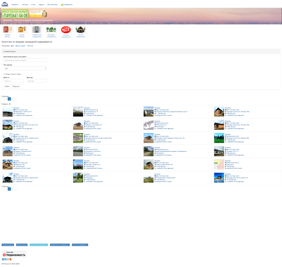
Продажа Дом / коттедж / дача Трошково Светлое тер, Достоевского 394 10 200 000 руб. (98, 137)
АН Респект (7, 20)
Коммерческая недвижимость (60, 245)
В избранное (68, 4)
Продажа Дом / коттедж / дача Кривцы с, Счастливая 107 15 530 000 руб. (93, 124)
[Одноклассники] (8, 259)
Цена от (6, 77)
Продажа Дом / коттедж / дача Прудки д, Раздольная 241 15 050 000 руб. (22, 150)
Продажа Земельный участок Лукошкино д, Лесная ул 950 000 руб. (92, 150)
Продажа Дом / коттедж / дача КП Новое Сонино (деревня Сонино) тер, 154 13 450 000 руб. (169, 137)
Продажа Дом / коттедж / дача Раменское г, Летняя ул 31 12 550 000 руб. (22, 110)
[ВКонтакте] (3, 259)
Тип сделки (7, 65)
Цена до (30, 77)
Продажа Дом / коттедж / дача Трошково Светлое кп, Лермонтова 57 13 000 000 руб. (26, 137)
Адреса (41, 4)
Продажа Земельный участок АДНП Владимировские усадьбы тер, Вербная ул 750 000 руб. (170, 150)
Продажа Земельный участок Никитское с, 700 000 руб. (232, 163)
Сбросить (16, 86)
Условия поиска (9, 51)
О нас (33, 4)
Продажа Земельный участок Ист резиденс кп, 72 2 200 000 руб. (91, 110)
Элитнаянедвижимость (80, 35)
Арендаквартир (21, 35)
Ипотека (25, 4)
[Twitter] (5, 259)
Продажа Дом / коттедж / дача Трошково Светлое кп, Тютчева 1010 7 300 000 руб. (25, 124)
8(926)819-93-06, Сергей (164, 115)
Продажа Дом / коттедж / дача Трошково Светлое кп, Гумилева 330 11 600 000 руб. (25, 176)
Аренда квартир (22, 245)
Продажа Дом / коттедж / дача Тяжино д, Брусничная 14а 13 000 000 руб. (163, 163)
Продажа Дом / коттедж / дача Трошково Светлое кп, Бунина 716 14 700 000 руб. (236, 176)
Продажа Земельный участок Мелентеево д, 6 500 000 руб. (161, 124)
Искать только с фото (13, 74)
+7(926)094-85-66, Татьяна (93, 168)
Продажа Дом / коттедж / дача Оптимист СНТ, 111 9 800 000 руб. (232, 150)
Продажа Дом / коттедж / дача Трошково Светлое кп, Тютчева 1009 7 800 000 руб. (237, 110)
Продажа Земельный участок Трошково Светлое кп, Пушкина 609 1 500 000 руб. (237, 137)
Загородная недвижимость (38, 245)
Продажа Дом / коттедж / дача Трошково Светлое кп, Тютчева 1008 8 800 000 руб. (237, 124)
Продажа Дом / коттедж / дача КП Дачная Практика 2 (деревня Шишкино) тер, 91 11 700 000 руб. (171, 110)
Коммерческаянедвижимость (37, 35)
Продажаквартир (7, 35)
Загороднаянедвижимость (51, 35)
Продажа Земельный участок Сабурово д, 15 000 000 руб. (91, 176)
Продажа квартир (7, 245)
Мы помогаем (52, 4)
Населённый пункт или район (14, 56)
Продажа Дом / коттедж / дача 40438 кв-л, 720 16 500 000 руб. (20, 163)
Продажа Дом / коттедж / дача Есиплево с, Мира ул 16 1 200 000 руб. (92, 163)
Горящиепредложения (66, 36)
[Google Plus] (10, 259)
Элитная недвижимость (80, 245)
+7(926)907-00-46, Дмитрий (23, 115)
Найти (7, 86)
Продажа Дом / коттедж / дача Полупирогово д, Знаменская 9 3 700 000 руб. (164, 176)
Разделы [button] (14, 4)
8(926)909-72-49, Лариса (93, 155)
